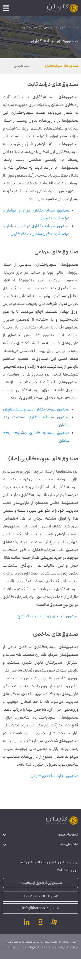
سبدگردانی (21, 66)
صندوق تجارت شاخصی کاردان (54, 776)
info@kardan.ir (35, 908)
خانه (75, 27)
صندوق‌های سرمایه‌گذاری (61, 66)
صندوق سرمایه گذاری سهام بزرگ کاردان (36, 410)
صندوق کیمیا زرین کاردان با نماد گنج (48, 616)
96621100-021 (36, 896)
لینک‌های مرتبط (68, 835)
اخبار (63, 27)
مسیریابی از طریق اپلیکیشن (40, 883)
